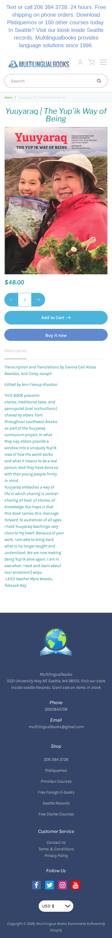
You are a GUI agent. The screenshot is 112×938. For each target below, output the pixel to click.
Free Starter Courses (56, 814)
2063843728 (56, 709)
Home (8, 97)
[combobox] (48, 81)
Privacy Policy (56, 855)
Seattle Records (56, 803)
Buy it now (56, 335)
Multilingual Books (51, 923)
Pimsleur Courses (56, 781)
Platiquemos (56, 770)
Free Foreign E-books (56, 792)
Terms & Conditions (56, 848)
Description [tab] (15, 350)
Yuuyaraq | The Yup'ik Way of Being (41, 97)
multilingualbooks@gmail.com (56, 726)
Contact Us (56, 842)
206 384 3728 (56, 759)
